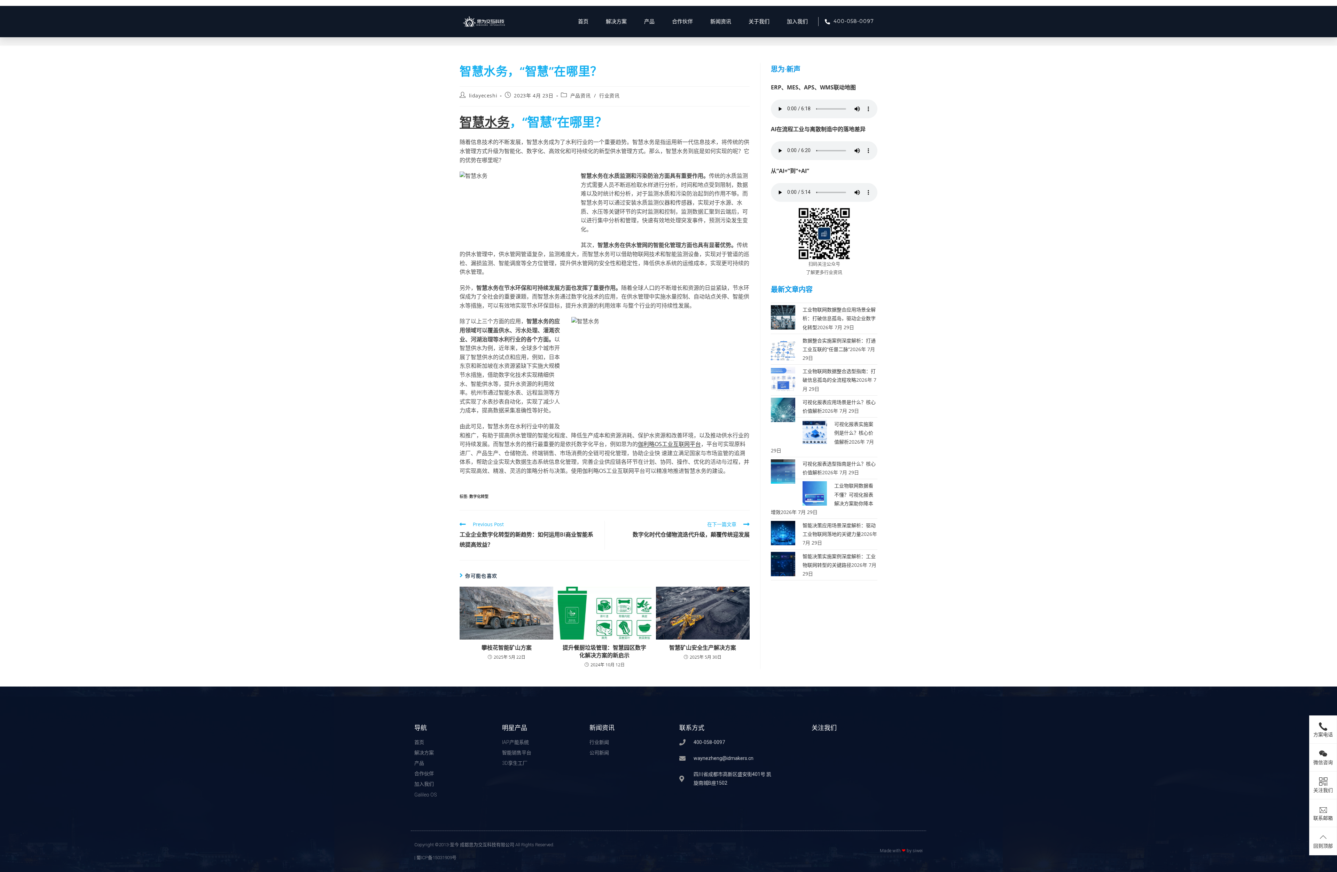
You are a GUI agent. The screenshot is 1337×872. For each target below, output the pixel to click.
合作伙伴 (682, 21)
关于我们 (759, 21)
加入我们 (797, 21)
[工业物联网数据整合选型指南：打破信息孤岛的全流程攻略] (783, 378)
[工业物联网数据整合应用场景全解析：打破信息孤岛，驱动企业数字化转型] (783, 317)
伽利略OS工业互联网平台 (669, 444)
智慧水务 (485, 121)
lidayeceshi (483, 95)
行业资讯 (609, 95)
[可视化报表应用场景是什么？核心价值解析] (783, 409)
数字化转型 (478, 496)
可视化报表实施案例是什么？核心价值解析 (853, 433)
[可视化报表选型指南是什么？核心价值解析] (783, 471)
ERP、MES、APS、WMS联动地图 (813, 87)
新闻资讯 (720, 21)
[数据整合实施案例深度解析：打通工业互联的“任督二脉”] (783, 347)
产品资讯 (580, 95)
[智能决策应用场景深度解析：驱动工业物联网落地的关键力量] (783, 532)
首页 (583, 21)
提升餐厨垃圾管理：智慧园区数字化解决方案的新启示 (604, 651)
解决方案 (616, 21)
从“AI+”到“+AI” (790, 171)
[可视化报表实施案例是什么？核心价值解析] (815, 431)
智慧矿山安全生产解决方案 (702, 647)
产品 (649, 21)
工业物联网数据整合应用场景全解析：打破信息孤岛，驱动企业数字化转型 (839, 318)
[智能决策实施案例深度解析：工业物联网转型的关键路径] (783, 563)
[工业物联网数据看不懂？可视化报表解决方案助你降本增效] (815, 493)
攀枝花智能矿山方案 (507, 647)
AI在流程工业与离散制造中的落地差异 (818, 129)
